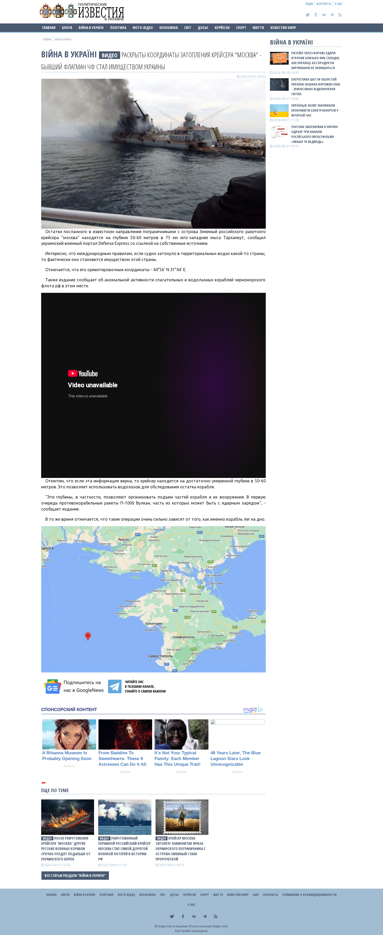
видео (110, 55)
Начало (51, 894)
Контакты (323, 4)
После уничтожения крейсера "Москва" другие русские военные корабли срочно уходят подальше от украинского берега (66, 848)
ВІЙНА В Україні (91, 27)
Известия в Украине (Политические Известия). (193, 926)
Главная (48, 27)
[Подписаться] (74, 686)
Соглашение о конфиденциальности (309, 894)
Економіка (168, 27)
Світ (187, 27)
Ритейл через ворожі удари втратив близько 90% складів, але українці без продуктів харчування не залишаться (315, 60)
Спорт (241, 27)
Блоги (67, 27)
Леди (309, 4)
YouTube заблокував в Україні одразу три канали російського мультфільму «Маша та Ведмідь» (314, 134)
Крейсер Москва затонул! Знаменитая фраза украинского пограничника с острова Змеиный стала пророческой (181, 848)
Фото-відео (143, 27)
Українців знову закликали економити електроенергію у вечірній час (314, 110)
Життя (258, 27)
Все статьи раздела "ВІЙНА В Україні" (75, 875)
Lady (256, 894)
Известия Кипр (283, 27)
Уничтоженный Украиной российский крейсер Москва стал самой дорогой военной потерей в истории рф (124, 848)
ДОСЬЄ (203, 27)
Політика (118, 27)
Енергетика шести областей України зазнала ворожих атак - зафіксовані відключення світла (315, 86)
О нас (338, 4)
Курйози (222, 27)
